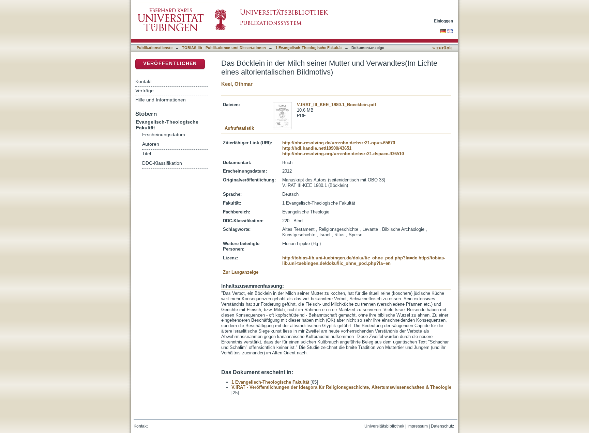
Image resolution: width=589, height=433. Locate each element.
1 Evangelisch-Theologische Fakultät (308, 48)
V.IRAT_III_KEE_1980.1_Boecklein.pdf (336, 104)
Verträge (144, 90)
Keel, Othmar (237, 84)
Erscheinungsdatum (163, 134)
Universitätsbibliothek (384, 426)
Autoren (150, 144)
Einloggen (443, 21)
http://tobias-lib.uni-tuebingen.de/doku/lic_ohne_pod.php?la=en (363, 260)
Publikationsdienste (154, 48)
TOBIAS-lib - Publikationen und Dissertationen (224, 48)
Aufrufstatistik (239, 128)
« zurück (442, 47)
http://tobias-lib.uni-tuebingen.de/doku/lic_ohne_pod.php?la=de (349, 257)
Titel (146, 153)
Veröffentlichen (170, 63)
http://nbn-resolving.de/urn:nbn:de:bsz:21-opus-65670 (338, 142)
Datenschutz (442, 426)
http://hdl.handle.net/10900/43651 (316, 148)
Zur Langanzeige (240, 272)
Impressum (417, 426)
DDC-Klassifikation (162, 163)
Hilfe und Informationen (160, 99)
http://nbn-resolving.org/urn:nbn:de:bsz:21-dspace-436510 (343, 153)
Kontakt (143, 81)
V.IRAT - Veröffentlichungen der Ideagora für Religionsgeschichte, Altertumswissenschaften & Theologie (341, 387)
